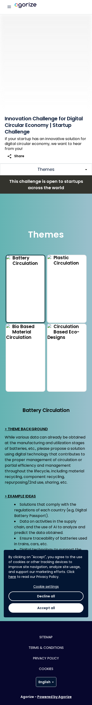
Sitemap (46, 637)
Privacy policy (46, 658)
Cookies (46, 668)
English (44, 682)
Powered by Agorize (54, 696)
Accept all (46, 608)
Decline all (46, 596)
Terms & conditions (46, 647)
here (12, 576)
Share (15, 156)
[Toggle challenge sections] (46, 169)
